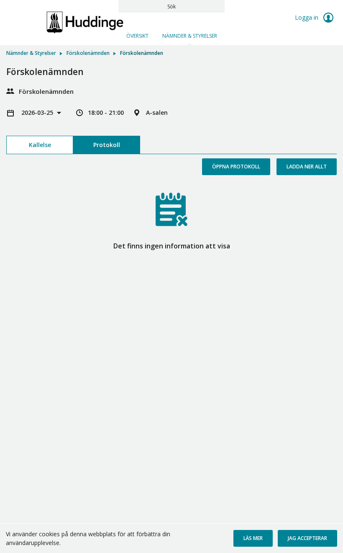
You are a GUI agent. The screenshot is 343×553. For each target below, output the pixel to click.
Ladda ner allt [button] (307, 166)
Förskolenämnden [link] (88, 53)
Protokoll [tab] (106, 145)
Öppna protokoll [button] (236, 166)
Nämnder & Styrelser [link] (31, 53)
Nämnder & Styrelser (189, 35)
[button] (253, 538)
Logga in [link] (307, 17)
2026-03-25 (38, 112)
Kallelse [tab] (40, 145)
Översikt (137, 35)
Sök (171, 6)
